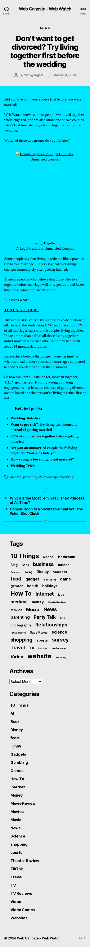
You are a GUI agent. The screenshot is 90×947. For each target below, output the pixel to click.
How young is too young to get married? (42, 459)
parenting (30, 477)
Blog (14, 565)
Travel (17, 648)
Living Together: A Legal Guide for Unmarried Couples (45, 246)
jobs (61, 594)
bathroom (66, 557)
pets (62, 617)
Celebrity (15, 572)
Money (16, 795)
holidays (49, 586)
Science (17, 836)
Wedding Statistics (25, 418)
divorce (15, 477)
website (39, 656)
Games (16, 770)
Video (16, 656)
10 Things (24, 556)
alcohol (48, 557)
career (63, 565)
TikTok (16, 869)
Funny (15, 746)
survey (60, 640)
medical (19, 601)
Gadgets (18, 754)
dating (28, 572)
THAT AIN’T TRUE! (21, 310)
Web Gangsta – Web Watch (38, 938)
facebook (60, 572)
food (15, 579)
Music (32, 609)
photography (20, 625)
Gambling (49, 579)
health (32, 586)
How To (20, 593)
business (43, 564)
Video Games (22, 910)
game (65, 579)
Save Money (39, 632)
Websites (18, 918)
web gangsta (34, 75)
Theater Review (24, 860)
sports (42, 640)
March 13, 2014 (64, 75)
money (38, 602)
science (59, 632)
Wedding (66, 477)
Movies (16, 610)
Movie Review (57, 602)
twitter (42, 648)
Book (25, 565)
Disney (42, 571)
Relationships (49, 477)
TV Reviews (21, 893)
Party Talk (44, 617)
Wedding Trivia (23, 465)
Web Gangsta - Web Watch (45, 9)
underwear (58, 648)
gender (16, 586)
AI (12, 713)
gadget (32, 579)
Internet (45, 594)
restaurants (18, 632)
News (45, 28)
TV (31, 648)
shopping (21, 640)
